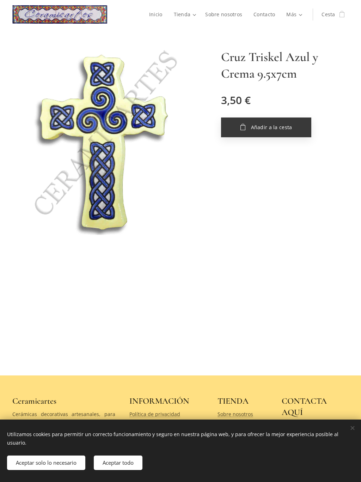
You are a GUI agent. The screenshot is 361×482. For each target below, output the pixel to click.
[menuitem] (157, 14)
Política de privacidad (154, 414)
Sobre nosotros (235, 414)
